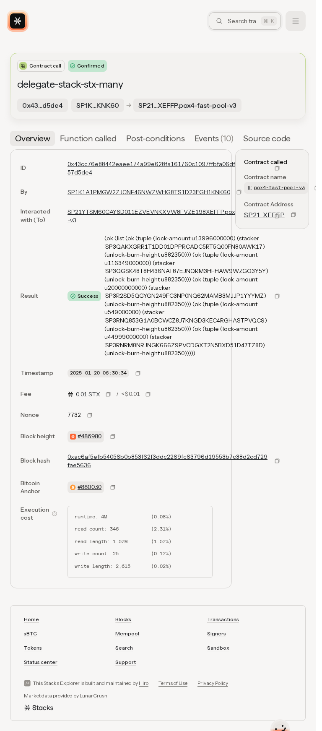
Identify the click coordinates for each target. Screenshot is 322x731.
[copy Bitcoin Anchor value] (112, 487)
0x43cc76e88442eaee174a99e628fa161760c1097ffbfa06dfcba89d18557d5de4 (167, 168)
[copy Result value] (277, 296)
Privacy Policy (212, 683)
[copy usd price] (148, 394)
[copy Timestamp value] (137, 373)
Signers (216, 633)
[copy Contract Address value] (293, 214)
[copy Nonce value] (89, 415)
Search (124, 648)
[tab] (32, 138)
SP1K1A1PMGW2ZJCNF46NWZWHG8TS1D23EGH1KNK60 (149, 192)
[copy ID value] (277, 168)
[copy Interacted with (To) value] (277, 216)
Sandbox (218, 648)
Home (31, 619)
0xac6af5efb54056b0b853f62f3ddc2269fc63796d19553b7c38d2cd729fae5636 (167, 461)
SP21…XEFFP (264, 215)
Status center (40, 662)
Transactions (223, 619)
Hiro (143, 683)
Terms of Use (172, 683)
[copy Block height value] (112, 436)
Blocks (123, 619)
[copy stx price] (108, 394)
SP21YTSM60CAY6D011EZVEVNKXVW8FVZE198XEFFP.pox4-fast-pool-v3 (167, 216)
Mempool (127, 633)
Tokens (33, 648)
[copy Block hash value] (277, 460)
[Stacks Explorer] (17, 21)
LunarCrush (93, 695)
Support (125, 662)
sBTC (30, 633)
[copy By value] (239, 192)
